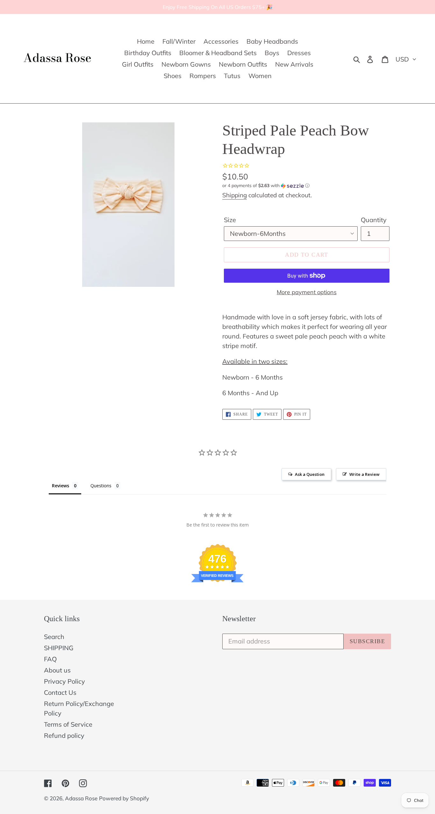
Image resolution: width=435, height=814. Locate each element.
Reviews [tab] (60, 486)
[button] (306, 186)
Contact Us (60, 692)
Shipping (234, 195)
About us (57, 670)
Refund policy (64, 735)
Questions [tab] (100, 486)
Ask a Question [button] (309, 474)
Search (54, 637)
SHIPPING (59, 648)
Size (230, 220)
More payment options (307, 292)
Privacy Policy (64, 681)
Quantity (374, 220)
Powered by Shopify (124, 798)
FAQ (50, 659)
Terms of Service (68, 724)
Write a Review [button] (364, 474)
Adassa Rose (81, 798)
